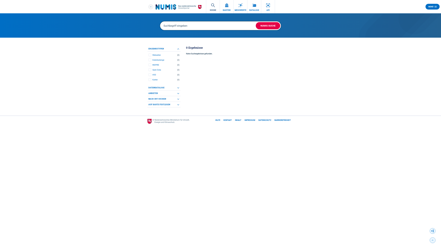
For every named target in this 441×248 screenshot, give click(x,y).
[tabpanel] (164, 76)
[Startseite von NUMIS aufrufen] (178, 7)
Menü (431, 7)
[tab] (164, 49)
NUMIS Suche (268, 25)
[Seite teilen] (432, 231)
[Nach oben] (432, 240)
